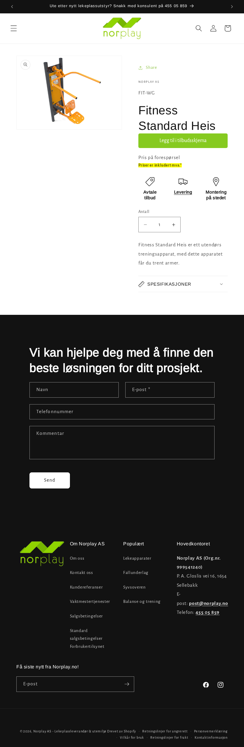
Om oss (77, 558)
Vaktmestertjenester (90, 601)
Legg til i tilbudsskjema (183, 140)
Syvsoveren (134, 587)
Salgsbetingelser (86, 616)
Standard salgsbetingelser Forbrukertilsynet (87, 638)
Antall (144, 212)
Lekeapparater (137, 558)
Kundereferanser (86, 587)
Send (49, 480)
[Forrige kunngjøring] (12, 6)
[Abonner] (127, 684)
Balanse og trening (142, 601)
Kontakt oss (81, 572)
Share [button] (151, 67)
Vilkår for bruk (132, 737)
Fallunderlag (135, 572)
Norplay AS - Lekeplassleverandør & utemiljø (69, 731)
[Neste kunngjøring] (231, 6)
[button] (14, 28)
